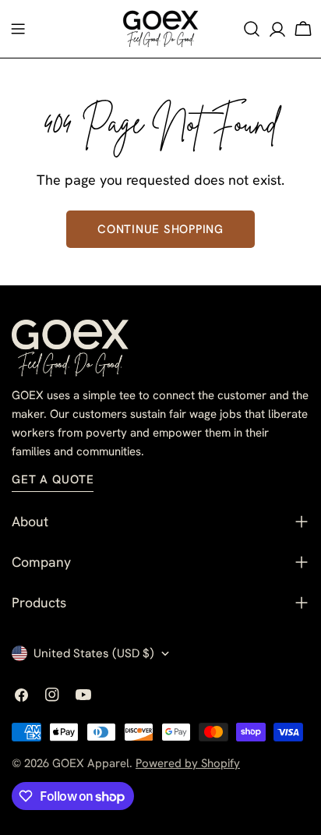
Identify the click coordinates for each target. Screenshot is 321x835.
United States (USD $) (94, 653)
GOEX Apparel (90, 763)
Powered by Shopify (188, 763)
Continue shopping (160, 229)
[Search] (251, 28)
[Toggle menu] (18, 28)
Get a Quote (52, 479)
